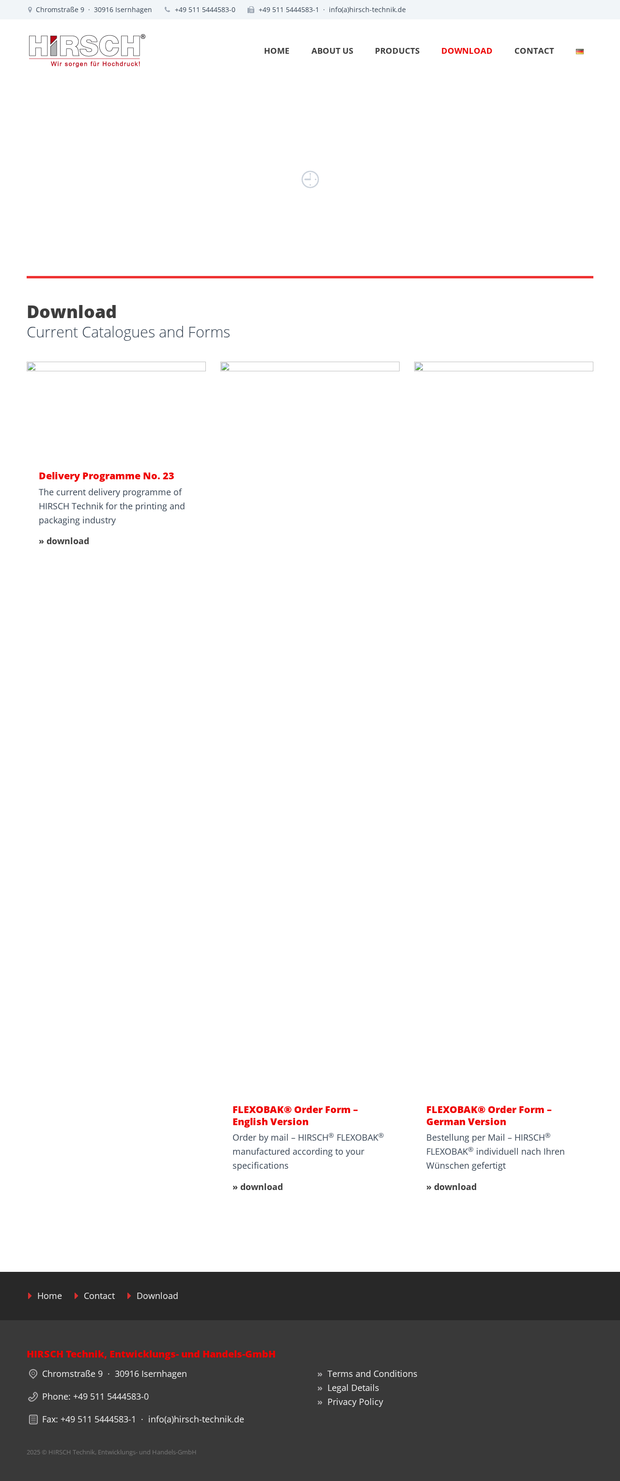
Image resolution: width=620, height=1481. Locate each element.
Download (157, 1295)
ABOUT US (332, 50)
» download (64, 541)
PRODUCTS (397, 50)
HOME (277, 50)
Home (49, 1295)
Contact (99, 1295)
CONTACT (534, 50)
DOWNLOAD (467, 50)
